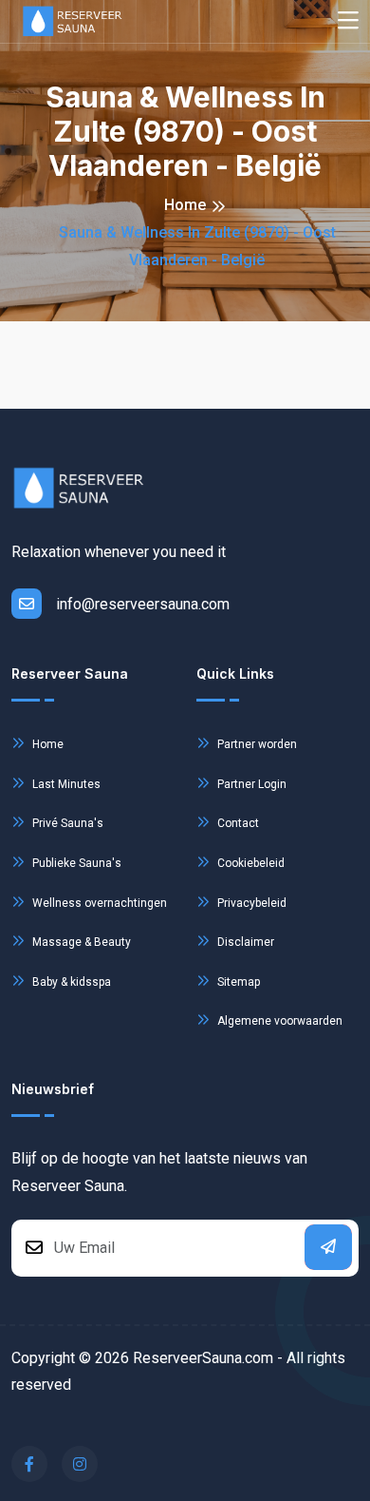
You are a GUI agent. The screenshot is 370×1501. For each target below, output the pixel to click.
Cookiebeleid (249, 863)
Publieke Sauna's (75, 863)
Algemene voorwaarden (278, 1021)
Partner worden (255, 744)
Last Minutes (65, 784)
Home (185, 205)
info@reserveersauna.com (143, 604)
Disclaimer (244, 942)
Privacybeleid (250, 903)
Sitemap (237, 982)
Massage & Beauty (80, 942)
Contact (236, 823)
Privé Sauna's (66, 823)
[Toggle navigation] (348, 21)
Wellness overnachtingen (98, 903)
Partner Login (250, 784)
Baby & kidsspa (70, 982)
